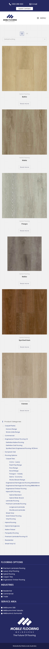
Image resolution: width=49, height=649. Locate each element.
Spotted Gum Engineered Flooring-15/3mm (22, 448)
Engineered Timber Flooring (16, 488)
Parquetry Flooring (12, 533)
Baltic (24, 97)
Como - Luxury (14, 462)
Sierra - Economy (15, 477)
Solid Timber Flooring (13, 516)
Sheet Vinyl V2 (10, 544)
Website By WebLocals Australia (24, 646)
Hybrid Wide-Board (16, 498)
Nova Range (13, 471)
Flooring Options (11, 455)
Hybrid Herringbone (12, 526)
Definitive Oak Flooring (14, 445)
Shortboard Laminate (17, 510)
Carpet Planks (10, 426)
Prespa (24, 224)
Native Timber (10, 529)
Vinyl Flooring (11, 519)
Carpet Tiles (10, 459)
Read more (24, 104)
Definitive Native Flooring (15, 442)
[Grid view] (22, 34)
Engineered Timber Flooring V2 (16, 439)
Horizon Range (11, 429)
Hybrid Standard (15, 495)
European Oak (10, 452)
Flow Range (13, 468)
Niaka (24, 160)
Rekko (24, 277)
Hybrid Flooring (24, 94)
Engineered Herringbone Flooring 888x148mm (23, 486)
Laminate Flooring (12, 501)
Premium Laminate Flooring (16, 504)
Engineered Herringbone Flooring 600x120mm (23, 483)
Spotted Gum (24, 340)
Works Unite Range (13, 432)
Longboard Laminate (17, 507)
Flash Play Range (15, 465)
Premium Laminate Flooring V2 (16, 536)
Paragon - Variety (16, 474)
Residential (9, 540)
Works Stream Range (17, 480)
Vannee (24, 404)
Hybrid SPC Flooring (13, 491)
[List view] (27, 34)
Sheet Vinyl (10, 513)
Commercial (9, 436)
